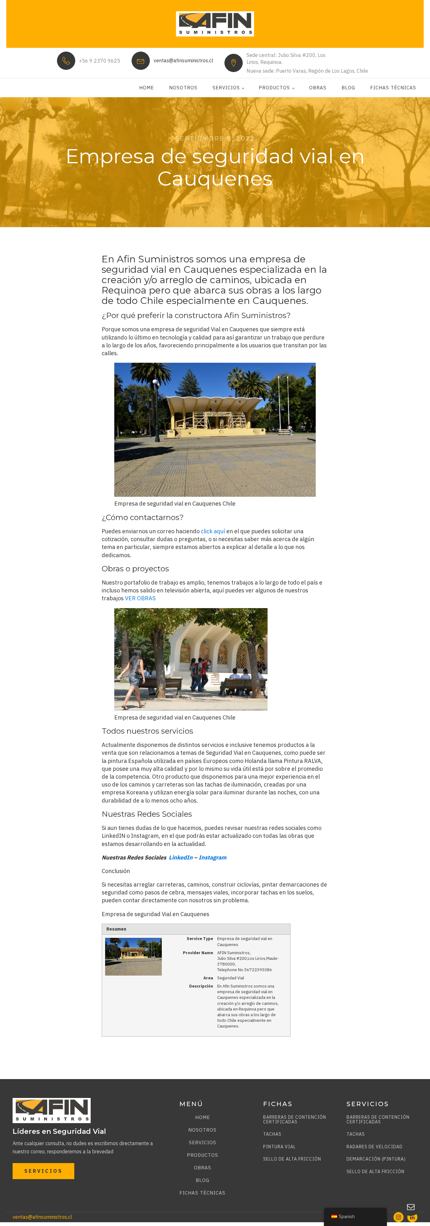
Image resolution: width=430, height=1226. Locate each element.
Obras (317, 88)
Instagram (212, 857)
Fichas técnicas (393, 88)
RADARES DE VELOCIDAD (375, 1147)
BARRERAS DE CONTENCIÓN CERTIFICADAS (294, 1120)
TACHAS (272, 1134)
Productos (274, 88)
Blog (348, 88)
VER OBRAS (140, 598)
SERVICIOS (43, 1171)
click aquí (213, 531)
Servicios (226, 88)
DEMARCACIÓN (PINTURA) (376, 1159)
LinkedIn (181, 857)
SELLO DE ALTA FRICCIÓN (292, 1159)
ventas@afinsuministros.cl (183, 60)
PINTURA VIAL (279, 1147)
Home (146, 88)
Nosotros (183, 88)
